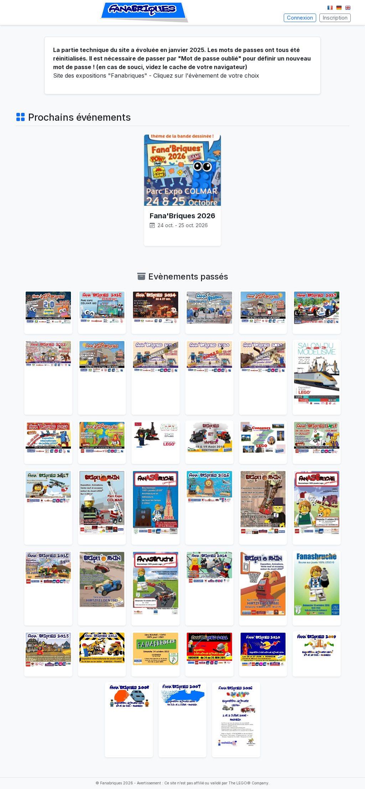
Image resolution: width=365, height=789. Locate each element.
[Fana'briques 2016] (209, 507)
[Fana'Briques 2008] (129, 719)
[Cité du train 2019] (317, 377)
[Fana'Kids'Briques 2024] (263, 312)
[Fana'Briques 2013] (48, 653)
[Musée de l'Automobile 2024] (209, 312)
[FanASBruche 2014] (156, 588)
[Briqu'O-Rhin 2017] (102, 507)
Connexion (300, 18)
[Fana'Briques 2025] (102, 312)
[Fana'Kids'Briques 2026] (48, 312)
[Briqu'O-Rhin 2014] (263, 588)
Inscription (335, 18)
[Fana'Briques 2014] (209, 588)
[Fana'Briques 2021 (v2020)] (156, 377)
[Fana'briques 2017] (48, 507)
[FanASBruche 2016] (156, 507)
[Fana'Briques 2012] (102, 653)
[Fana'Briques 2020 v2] (209, 377)
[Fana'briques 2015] (48, 588)
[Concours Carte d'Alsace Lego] (263, 442)
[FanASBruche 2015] (317, 507)
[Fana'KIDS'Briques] (102, 442)
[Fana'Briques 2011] (209, 653)
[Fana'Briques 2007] (183, 719)
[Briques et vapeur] (209, 442)
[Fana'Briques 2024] (156, 312)
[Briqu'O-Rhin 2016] (263, 507)
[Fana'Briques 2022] (48, 377)
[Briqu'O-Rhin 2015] (102, 588)
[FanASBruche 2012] (156, 653)
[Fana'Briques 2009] (317, 653)
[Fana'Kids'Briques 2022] (102, 377)
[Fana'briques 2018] (317, 442)
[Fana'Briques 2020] (263, 377)
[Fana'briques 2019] (48, 442)
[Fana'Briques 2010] (263, 653)
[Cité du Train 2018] (156, 442)
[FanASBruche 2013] (317, 588)
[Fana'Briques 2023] (317, 312)
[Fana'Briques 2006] (236, 719)
